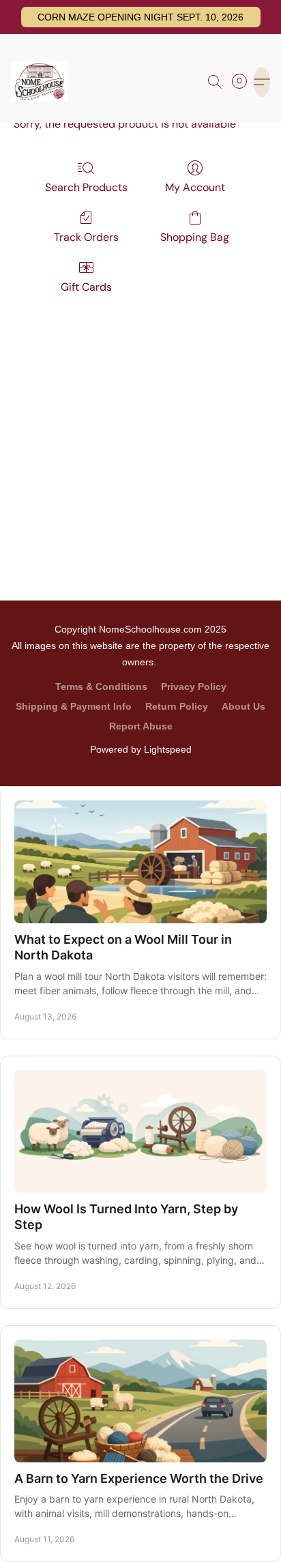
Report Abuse (141, 726)
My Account (195, 187)
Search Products (86, 187)
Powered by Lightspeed (141, 749)
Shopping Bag (194, 237)
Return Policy (176, 706)
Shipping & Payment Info (74, 706)
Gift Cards (86, 287)
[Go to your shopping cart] (243, 82)
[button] (141, 17)
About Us (243, 706)
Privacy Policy (193, 686)
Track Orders (86, 237)
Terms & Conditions (101, 686)
